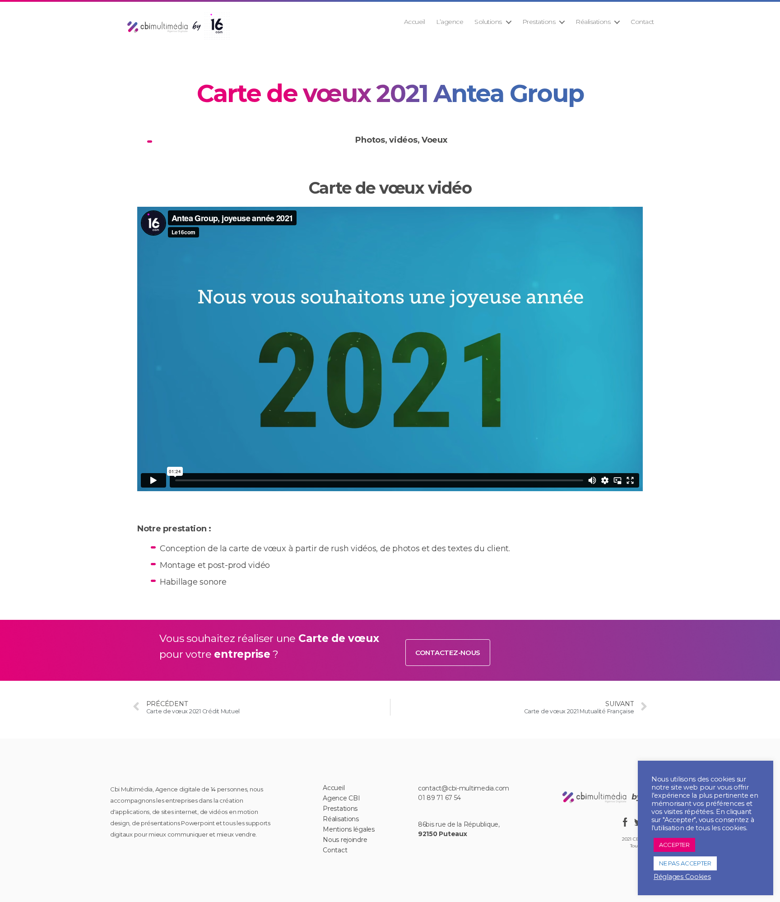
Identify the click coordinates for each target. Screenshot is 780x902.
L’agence (449, 22)
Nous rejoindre (345, 840)
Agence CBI (341, 798)
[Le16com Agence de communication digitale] (622, 796)
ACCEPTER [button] (674, 844)
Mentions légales (349, 829)
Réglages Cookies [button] (682, 877)
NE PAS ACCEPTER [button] (685, 863)
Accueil (414, 22)
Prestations (539, 22)
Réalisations (593, 22)
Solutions (488, 22)
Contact (642, 22)
